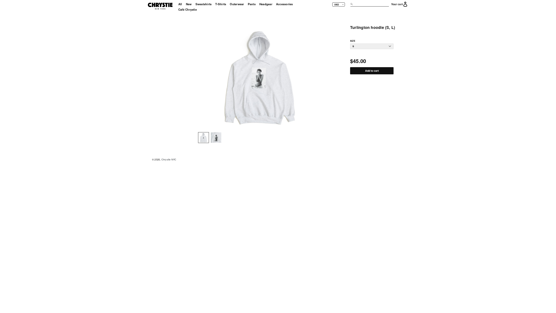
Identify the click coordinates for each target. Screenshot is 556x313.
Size (352, 41)
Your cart (397, 4)
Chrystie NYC (168, 159)
